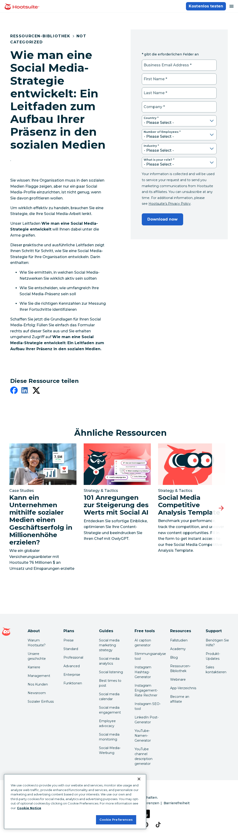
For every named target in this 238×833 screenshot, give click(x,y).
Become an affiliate (179, 699)
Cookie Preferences (116, 819)
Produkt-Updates (213, 656)
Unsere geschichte (37, 656)
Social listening (111, 672)
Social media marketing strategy (109, 645)
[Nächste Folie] (221, 508)
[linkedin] (25, 391)
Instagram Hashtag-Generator (143, 672)
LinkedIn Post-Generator (147, 719)
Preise (68, 640)
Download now (162, 219)
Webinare (178, 679)
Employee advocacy (107, 723)
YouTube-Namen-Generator (143, 736)
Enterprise (71, 675)
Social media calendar (109, 696)
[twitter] (36, 391)
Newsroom (37, 693)
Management (39, 676)
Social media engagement (110, 709)
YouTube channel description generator (143, 756)
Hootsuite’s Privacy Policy (170, 204)
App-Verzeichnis (183, 688)
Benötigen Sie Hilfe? (217, 642)
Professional (73, 657)
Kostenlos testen (206, 6)
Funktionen (72, 683)
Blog (174, 657)
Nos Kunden (38, 684)
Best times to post (110, 683)
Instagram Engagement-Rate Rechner (146, 690)
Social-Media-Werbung (110, 750)
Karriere (34, 667)
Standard (70, 649)
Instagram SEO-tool (148, 706)
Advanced (71, 666)
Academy (178, 649)
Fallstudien (179, 640)
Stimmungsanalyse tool (148, 656)
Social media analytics (109, 661)
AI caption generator (143, 642)
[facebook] (14, 391)
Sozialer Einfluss (41, 701)
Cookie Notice (29, 808)
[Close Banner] (139, 779)
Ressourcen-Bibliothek (40, 36)
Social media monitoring (109, 736)
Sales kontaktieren (216, 669)
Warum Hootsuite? (37, 642)
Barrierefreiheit (177, 803)
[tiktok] (158, 824)
